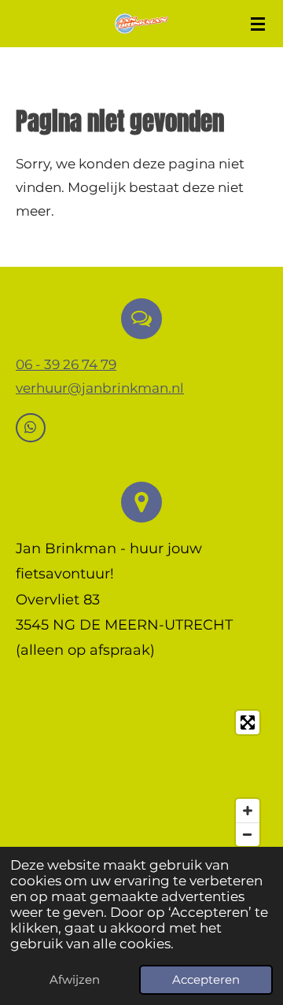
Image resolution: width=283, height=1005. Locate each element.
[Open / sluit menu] (258, 23)
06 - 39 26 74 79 (66, 364)
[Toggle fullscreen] (247, 722)
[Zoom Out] (247, 834)
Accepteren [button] (206, 979)
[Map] (141, 779)
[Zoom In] (247, 810)
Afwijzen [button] (75, 979)
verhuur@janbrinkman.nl (100, 388)
